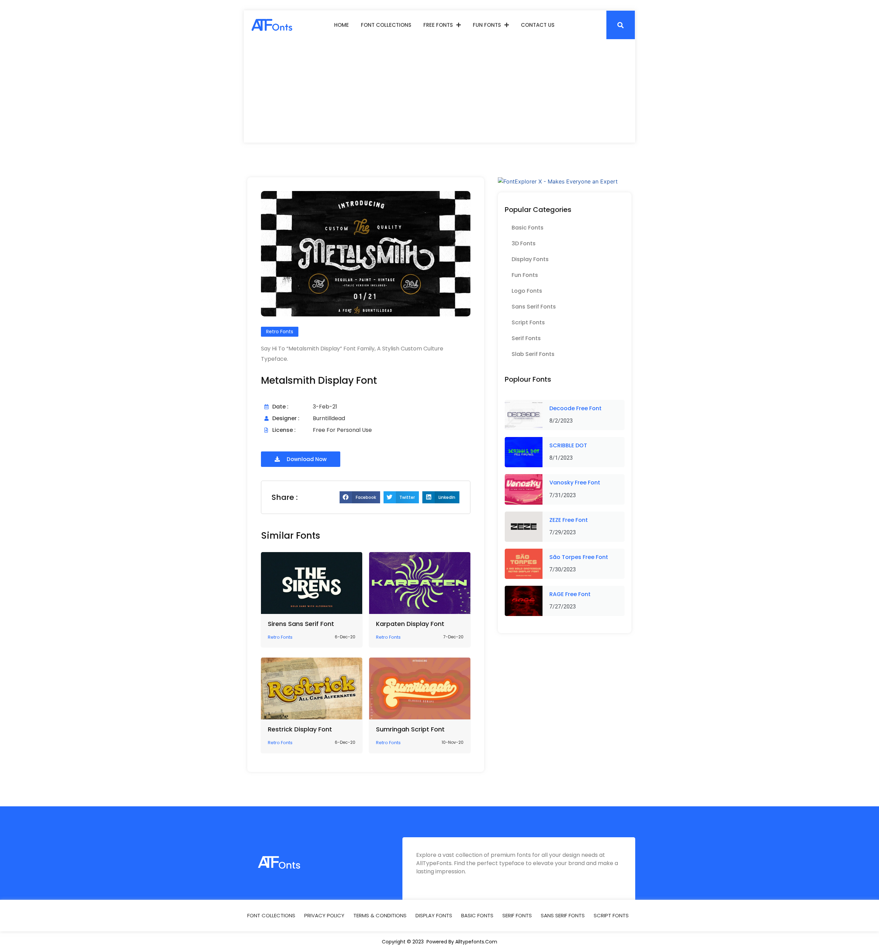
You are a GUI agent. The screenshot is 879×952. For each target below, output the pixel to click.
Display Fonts (530, 259)
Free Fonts (438, 25)
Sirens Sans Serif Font (301, 623)
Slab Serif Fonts (533, 354)
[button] (620, 25)
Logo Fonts (527, 291)
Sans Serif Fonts (534, 307)
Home (341, 25)
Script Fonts (528, 322)
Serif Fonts (526, 338)
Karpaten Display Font (410, 623)
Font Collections (386, 25)
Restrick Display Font (300, 729)
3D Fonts (524, 243)
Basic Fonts (528, 228)
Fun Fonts (487, 25)
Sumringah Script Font (410, 729)
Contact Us (538, 25)
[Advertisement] (439, 91)
